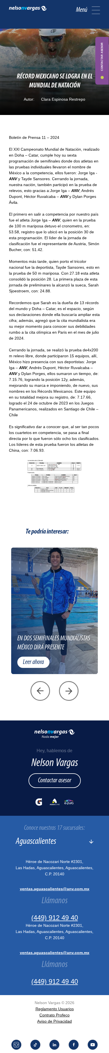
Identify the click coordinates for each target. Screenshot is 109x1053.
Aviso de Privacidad (54, 1021)
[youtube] (93, 1045)
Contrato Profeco (54, 1015)
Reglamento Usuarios (54, 1009)
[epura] (69, 802)
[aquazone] (55, 802)
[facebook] (74, 1045)
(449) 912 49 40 (54, 917)
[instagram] (16, 1045)
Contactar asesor (54, 780)
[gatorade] (38, 802)
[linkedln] (54, 1045)
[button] (96, 10)
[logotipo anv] (28, 10)
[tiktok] (35, 1045)
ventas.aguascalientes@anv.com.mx (54, 889)
